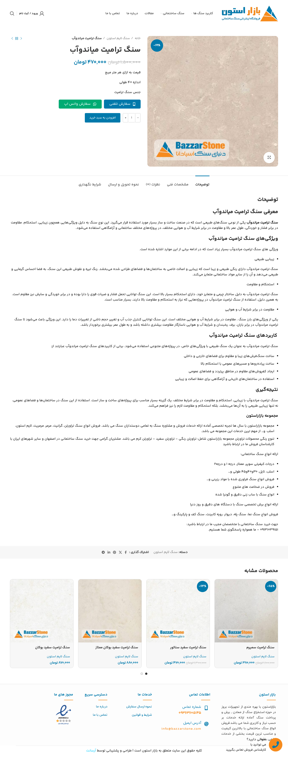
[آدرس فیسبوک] (125, 552)
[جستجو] (12, 13)
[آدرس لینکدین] (109, 552)
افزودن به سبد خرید (102, 117)
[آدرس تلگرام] (103, 552)
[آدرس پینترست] (114, 552)
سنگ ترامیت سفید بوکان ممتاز (116, 647)
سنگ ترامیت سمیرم (260, 647)
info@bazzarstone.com (181, 729)
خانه (137, 38)
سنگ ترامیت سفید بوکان (52, 647)
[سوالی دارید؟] (275, 744)
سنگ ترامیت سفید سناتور (188, 647)
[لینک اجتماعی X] (120, 552)
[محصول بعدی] (12, 38)
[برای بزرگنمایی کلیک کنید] (269, 157)
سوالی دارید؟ (256, 739)
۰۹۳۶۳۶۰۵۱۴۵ (190, 713)
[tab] (202, 182)
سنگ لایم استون (118, 38)
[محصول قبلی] (21, 38)
